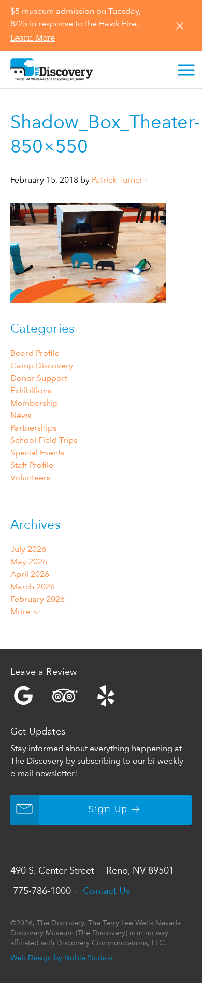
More (21, 611)
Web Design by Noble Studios (61, 957)
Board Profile (35, 353)
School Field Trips (43, 440)
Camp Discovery (41, 365)
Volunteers (30, 477)
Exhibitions (30, 390)
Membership (34, 403)
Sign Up (108, 809)
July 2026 (28, 549)
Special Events (37, 453)
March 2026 (32, 586)
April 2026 (29, 574)
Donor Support (38, 378)
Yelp (101, 696)
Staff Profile (31, 465)
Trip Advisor (65, 696)
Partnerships (33, 428)
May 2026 (28, 561)
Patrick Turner (117, 180)
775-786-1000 (42, 890)
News (20, 415)
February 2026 (37, 599)
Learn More (32, 39)
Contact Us (106, 890)
